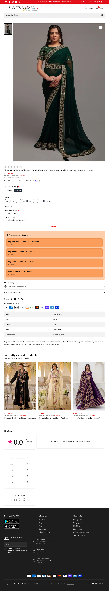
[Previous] (4, 391)
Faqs (40, 526)
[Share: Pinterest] (18, 299)
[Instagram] (12, 2)
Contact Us (42, 529)
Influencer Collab (44, 532)
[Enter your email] (25, 544)
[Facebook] (6, 2)
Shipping (6, 177)
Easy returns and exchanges (17, 287)
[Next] (104, 391)
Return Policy (77, 529)
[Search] (102, 15)
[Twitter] (9, 2)
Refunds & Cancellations (81, 532)
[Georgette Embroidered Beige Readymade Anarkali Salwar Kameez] (54, 386)
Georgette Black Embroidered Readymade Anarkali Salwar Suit (19, 418)
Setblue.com (70, 584)
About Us (42, 520)
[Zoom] (101, 27)
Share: (6, 299)
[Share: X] (15, 299)
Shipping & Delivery (79, 523)
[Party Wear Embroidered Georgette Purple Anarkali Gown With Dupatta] (89, 386)
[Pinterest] (19, 2)
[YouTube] (16, 2)
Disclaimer (76, 526)
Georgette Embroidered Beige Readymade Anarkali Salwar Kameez (53, 418)
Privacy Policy (77, 520)
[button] (20, 458)
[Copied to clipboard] (22, 299)
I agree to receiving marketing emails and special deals (17, 550)
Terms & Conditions (79, 535)
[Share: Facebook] (11, 299)
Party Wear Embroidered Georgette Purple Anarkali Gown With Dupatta (88, 418)
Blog (40, 523)
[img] (11, 167)
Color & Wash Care (15, 292)
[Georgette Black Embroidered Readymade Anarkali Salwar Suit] (20, 386)
